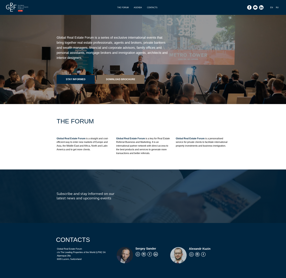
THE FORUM (123, 7)
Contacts (152, 7)
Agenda (138, 7)
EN (271, 7)
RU (277, 7)
